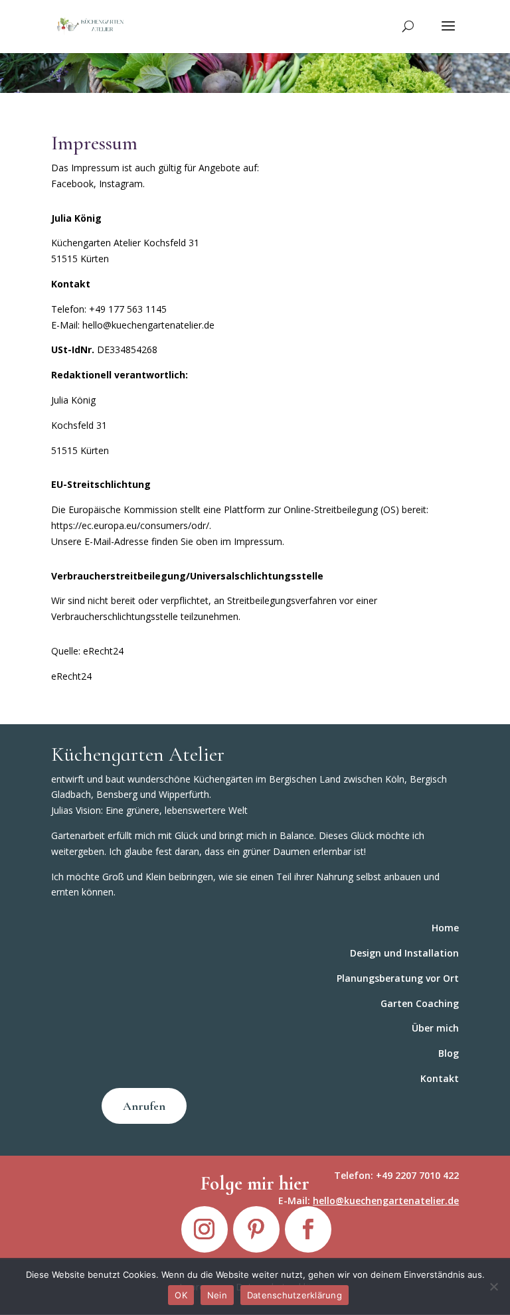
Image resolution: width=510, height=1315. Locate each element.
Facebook (72, 183)
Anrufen (144, 1106)
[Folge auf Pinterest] (256, 1229)
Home (445, 927)
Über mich (435, 1028)
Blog (448, 1053)
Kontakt (439, 1078)
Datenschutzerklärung (294, 1295)
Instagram (121, 183)
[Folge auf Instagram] (204, 1229)
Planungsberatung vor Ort (398, 978)
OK (181, 1295)
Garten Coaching (420, 1003)
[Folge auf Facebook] (308, 1229)
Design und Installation (404, 953)
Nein (217, 1295)
